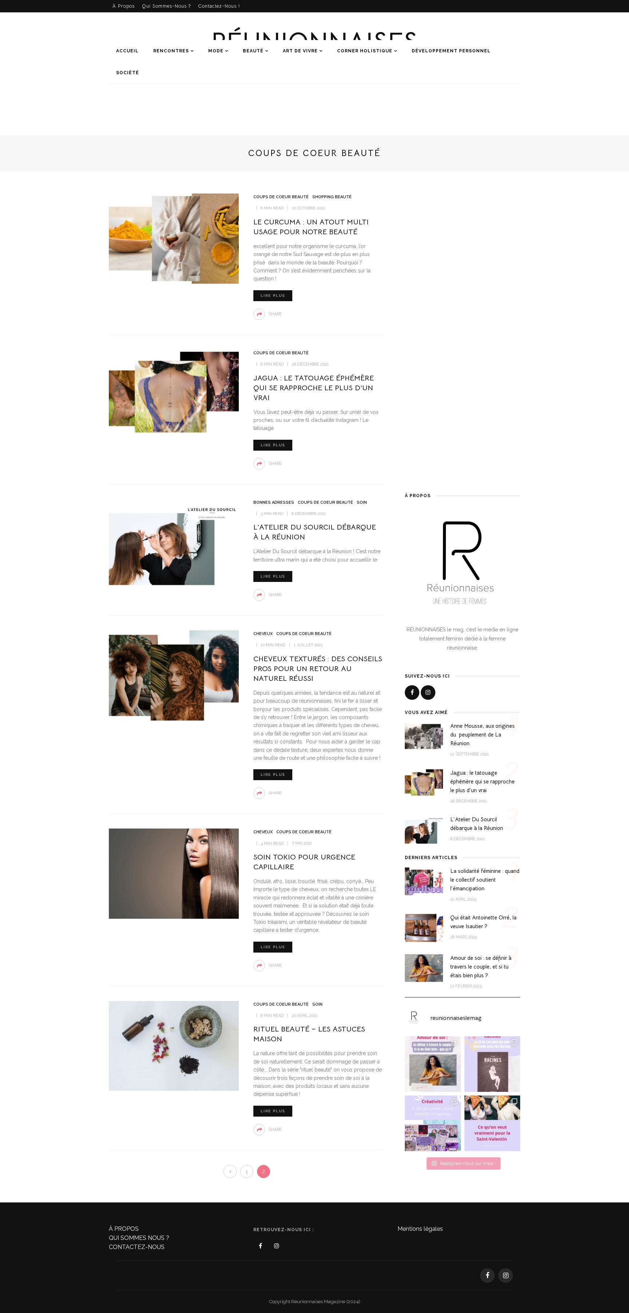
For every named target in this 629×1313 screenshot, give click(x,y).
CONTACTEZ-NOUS (137, 1247)
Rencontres (171, 50)
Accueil (127, 50)
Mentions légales (420, 1228)
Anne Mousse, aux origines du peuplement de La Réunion (482, 734)
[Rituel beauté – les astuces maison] (174, 1045)
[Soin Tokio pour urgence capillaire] (174, 873)
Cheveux (263, 633)
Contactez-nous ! (219, 6)
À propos (123, 6)
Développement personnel (451, 50)
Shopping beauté (332, 197)
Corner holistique (364, 50)
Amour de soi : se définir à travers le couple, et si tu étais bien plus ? (480, 966)
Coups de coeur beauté (281, 197)
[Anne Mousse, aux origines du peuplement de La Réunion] (424, 736)
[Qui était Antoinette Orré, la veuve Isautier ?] (424, 927)
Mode (215, 50)
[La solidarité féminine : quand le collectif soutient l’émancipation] (424, 880)
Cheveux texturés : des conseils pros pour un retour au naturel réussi (317, 668)
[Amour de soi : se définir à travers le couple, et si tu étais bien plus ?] (424, 968)
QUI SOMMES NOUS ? (139, 1237)
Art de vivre (300, 50)
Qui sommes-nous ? (166, 6)
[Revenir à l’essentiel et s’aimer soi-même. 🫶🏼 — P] (432, 1064)
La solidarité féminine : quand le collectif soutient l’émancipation (484, 879)
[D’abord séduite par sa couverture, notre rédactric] (492, 1064)
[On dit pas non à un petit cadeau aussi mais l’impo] (492, 1123)
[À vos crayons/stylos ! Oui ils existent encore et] (432, 1123)
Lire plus (273, 296)
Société (127, 72)
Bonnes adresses (273, 502)
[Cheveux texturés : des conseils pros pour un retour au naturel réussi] (174, 674)
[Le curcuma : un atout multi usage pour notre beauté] (174, 238)
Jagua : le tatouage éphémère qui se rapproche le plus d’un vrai (313, 388)
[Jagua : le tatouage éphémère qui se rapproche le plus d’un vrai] (174, 394)
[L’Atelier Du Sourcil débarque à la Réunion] (174, 543)
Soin (362, 502)
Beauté (253, 50)
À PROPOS (124, 1228)
